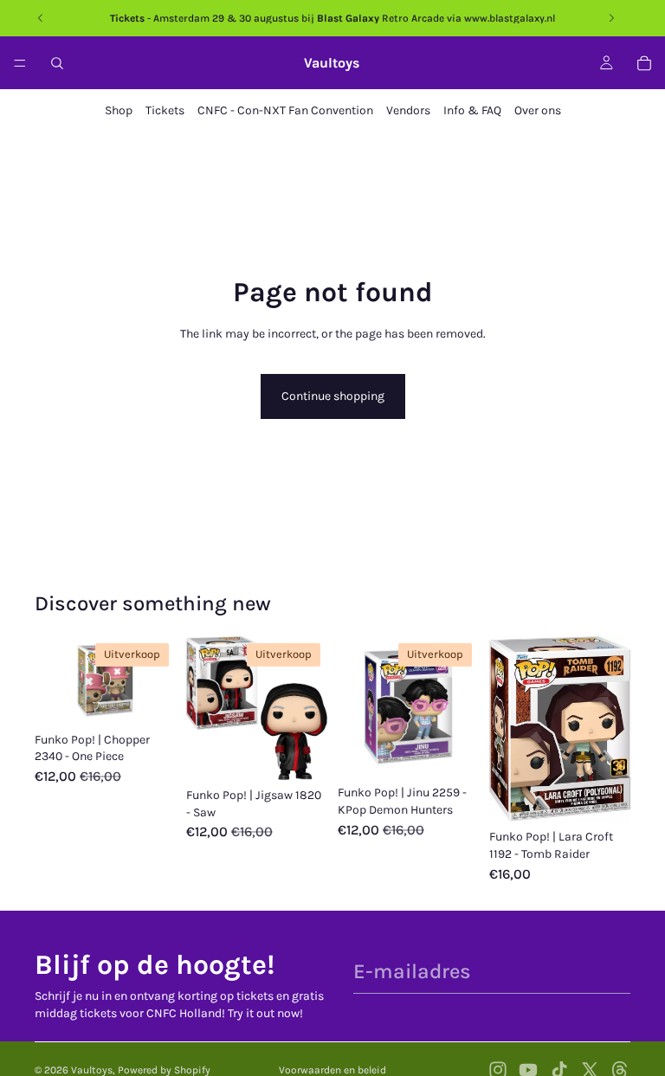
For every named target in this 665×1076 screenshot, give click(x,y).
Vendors (408, 110)
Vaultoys (92, 1070)
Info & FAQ (472, 110)
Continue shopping (332, 396)
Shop (118, 110)
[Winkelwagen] (644, 63)
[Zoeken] (57, 63)
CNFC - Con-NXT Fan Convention (285, 110)
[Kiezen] (149, 697)
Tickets (164, 110)
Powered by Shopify (164, 1070)
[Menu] (20, 63)
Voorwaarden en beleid (332, 1070)
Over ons (537, 110)
